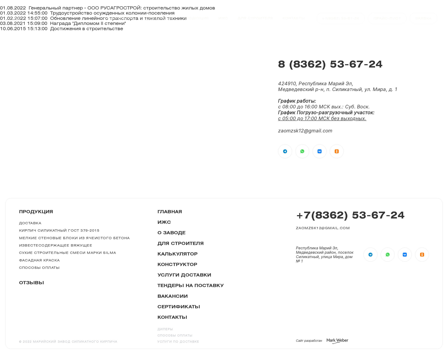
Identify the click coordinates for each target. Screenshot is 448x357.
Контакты (293, 18)
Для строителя (255, 18)
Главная (170, 211)
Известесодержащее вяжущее (55, 245)
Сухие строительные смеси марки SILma (67, 253)
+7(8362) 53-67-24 (350, 215)
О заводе (172, 232)
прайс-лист (387, 18)
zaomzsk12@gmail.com (305, 131)
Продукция (196, 18)
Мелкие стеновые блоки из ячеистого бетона (74, 238)
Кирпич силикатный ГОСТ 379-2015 (59, 230)
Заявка (423, 18)
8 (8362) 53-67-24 (330, 64)
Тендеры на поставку (191, 285)
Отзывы (31, 282)
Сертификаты (179, 306)
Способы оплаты (39, 268)
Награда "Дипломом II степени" (88, 23)
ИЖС (223, 18)
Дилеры (165, 329)
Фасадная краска (39, 260)
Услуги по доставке (178, 341)
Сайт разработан (309, 340)
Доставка (30, 223)
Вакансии (173, 296)
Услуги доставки (184, 275)
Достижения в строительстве (86, 28)
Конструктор (158, 18)
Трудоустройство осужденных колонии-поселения (112, 13)
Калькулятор (118, 18)
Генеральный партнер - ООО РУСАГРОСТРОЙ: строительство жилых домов (122, 8)
